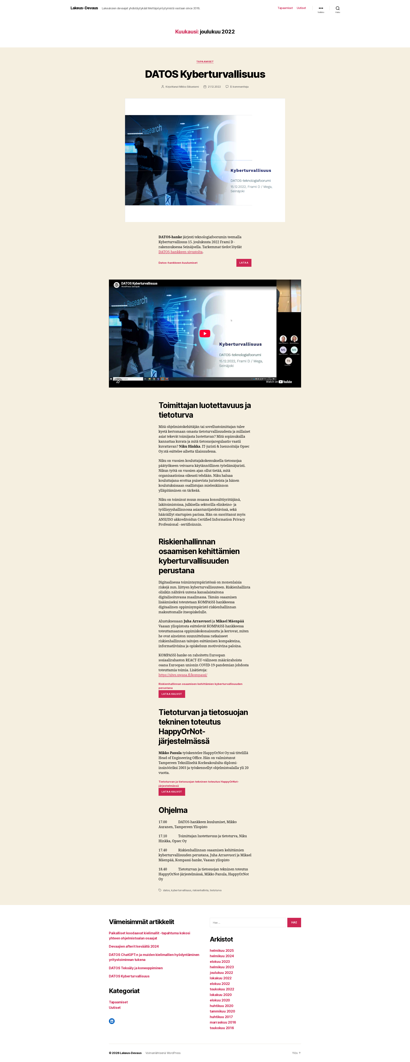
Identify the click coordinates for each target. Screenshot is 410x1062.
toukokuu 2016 (222, 1028)
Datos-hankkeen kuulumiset (178, 262)
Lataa (244, 262)
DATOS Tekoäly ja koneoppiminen (136, 968)
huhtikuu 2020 (221, 1006)
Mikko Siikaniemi (189, 86)
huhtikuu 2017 (221, 1017)
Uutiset (301, 8)
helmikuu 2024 (222, 956)
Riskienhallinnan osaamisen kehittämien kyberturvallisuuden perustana (200, 686)
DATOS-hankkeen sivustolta (181, 252)
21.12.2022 (214, 86)
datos (166, 890)
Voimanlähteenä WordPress (163, 1053)
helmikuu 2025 (222, 951)
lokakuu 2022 (221, 978)
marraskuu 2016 (223, 1022)
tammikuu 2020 (222, 1011)
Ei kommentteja (239, 86)
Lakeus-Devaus (84, 8)
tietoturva (215, 890)
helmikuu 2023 (222, 967)
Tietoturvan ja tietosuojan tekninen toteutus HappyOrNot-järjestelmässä (199, 783)
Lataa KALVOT (172, 693)
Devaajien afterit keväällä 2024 (134, 946)
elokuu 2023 (220, 962)
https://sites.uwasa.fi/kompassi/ (183, 675)
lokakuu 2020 (221, 995)
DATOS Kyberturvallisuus (205, 74)
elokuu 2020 (220, 1000)
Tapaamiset (285, 8)
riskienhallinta (201, 890)
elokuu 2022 (220, 984)
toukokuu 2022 (222, 989)
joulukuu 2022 (221, 973)
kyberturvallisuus (181, 890)
